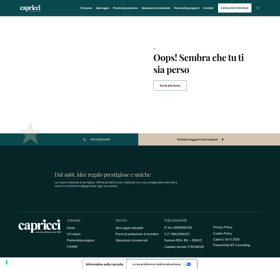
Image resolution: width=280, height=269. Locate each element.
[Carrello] (257, 7)
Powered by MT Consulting (231, 245)
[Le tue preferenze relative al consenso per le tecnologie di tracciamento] (6, 262)
